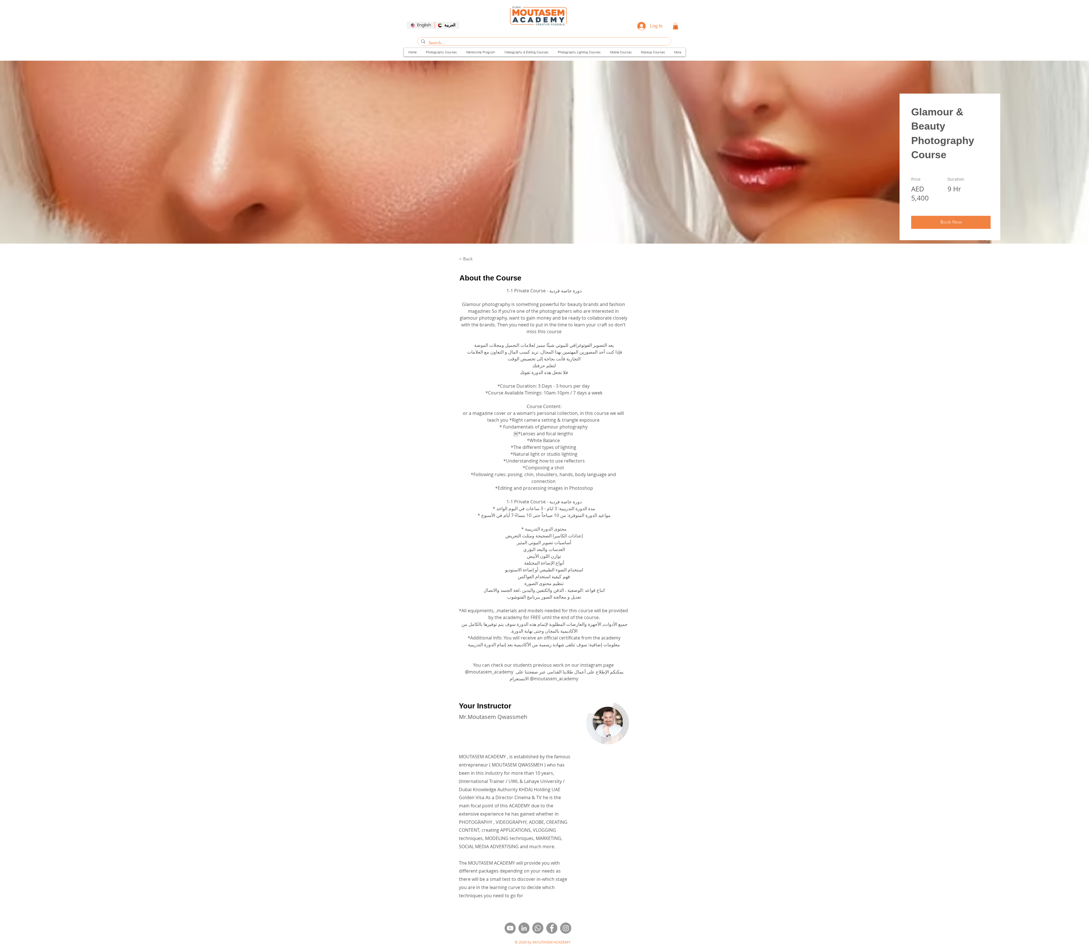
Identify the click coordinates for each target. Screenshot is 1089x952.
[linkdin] (523, 928)
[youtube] (510, 928)
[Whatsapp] (537, 928)
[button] (675, 26)
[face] (551, 928)
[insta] (565, 928)
